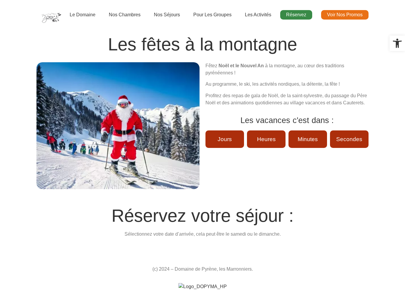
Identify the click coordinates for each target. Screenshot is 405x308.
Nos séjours (167, 14)
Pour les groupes (212, 14)
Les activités (258, 14)
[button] (397, 43)
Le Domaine (82, 14)
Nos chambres (125, 14)
